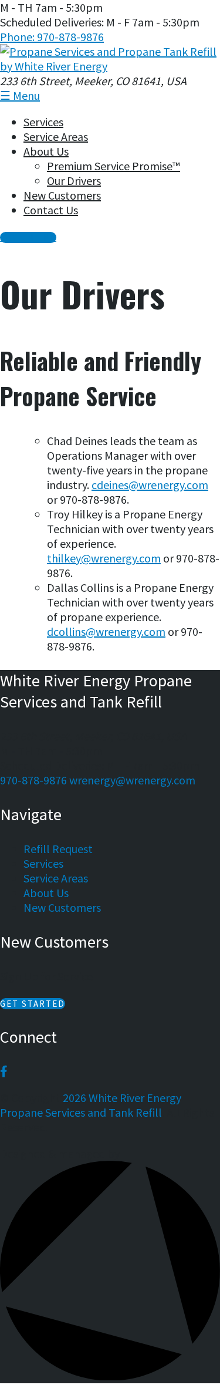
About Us (46, 151)
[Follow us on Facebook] (4, 1071)
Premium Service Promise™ (113, 166)
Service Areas (55, 136)
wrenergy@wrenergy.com (132, 780)
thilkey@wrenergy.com (104, 558)
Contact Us (50, 210)
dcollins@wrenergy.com (106, 631)
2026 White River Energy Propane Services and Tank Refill (90, 1105)
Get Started (32, 1003)
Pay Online (28, 237)
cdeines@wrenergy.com (150, 484)
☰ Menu (20, 95)
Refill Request (58, 848)
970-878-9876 (33, 780)
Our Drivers (74, 180)
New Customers (62, 195)
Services (43, 121)
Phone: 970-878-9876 (52, 36)
